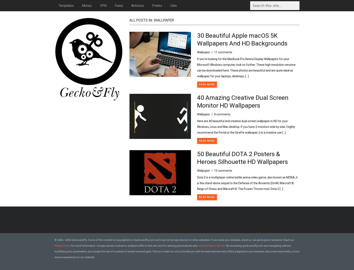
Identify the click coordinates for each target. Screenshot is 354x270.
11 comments (223, 52)
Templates (66, 6)
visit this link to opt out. (212, 245)
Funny (119, 6)
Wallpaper (203, 52)
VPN (103, 6)
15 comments (223, 170)
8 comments (222, 114)
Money (87, 6)
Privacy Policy (62, 245)
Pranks (157, 6)
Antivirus (137, 6)
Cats (173, 6)
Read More (207, 84)
